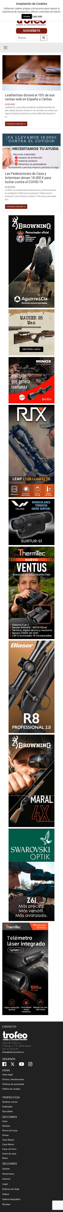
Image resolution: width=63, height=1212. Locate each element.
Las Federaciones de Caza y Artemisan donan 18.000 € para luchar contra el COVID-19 (28, 178)
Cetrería (6, 1179)
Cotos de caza (9, 1153)
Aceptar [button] (26, 16)
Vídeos (5, 1194)
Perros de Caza (9, 1130)
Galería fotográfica (11, 1199)
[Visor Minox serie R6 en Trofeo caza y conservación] (31, 380)
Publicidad (7, 1106)
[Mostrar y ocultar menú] (5, 48)
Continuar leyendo (15, 124)
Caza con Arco (9, 1149)
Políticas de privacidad (13, 1084)
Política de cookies (11, 1089)
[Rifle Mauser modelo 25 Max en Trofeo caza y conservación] (31, 332)
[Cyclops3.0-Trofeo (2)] (25, 968)
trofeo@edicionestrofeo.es (13, 1052)
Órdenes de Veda (10, 1189)
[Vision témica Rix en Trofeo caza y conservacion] (31, 451)
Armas (5, 1135)
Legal (5, 1184)
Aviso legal (7, 1074)
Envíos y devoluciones (13, 1079)
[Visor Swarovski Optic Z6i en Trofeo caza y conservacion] (31, 874)
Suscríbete (31, 31)
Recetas (6, 1204)
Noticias (6, 1126)
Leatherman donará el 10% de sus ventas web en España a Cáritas (30, 97)
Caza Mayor (8, 1139)
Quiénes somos (9, 1102)
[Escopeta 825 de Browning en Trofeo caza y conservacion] (31, 261)
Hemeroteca (8, 1174)
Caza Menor (8, 1144)
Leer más (37, 16)
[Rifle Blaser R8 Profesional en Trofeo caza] (31, 686)
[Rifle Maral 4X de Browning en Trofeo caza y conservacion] (31, 780)
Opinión (6, 1168)
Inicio (4, 1121)
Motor (5, 1158)
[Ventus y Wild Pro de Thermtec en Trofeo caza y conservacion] (31, 592)
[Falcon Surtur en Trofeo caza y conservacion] (31, 521)
